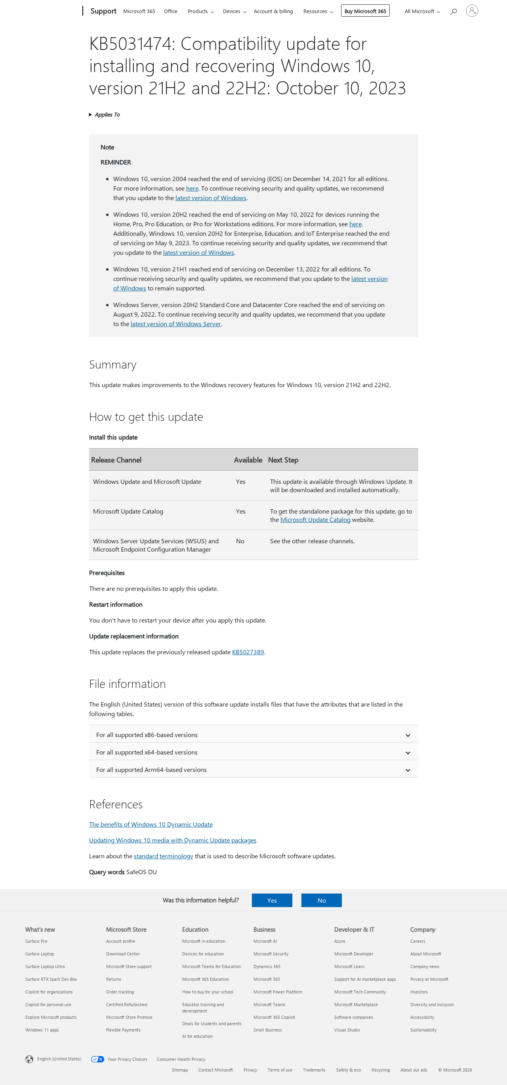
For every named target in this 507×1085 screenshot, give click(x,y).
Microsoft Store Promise (129, 1017)
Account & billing (273, 11)
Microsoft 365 (139, 11)
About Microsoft (425, 954)
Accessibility (422, 1017)
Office (170, 11)
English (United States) (59, 1059)
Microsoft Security (271, 954)
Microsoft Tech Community (360, 992)
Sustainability (423, 1030)
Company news (424, 966)
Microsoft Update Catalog (315, 519)
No (322, 900)
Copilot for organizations (49, 992)
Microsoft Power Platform (278, 992)
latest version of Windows (210, 197)
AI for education (197, 1036)
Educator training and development (203, 1007)
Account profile (120, 941)
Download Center (123, 954)
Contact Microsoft (215, 1070)
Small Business (268, 1030)
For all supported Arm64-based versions (151, 769)
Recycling (381, 1070)
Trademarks (314, 1070)
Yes (272, 900)
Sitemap (180, 1070)
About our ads (413, 1070)
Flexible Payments (123, 1030)
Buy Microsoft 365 (365, 11)
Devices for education (203, 954)
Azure (339, 941)
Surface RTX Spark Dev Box (51, 979)
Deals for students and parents (212, 1023)
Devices (231, 11)
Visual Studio (347, 1030)
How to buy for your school (207, 992)
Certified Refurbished (126, 1004)
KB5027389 (248, 652)
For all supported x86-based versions (147, 734)
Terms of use (280, 1070)
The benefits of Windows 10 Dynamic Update (151, 824)
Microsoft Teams (270, 1004)
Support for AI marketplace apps (365, 979)
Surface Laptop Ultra (45, 966)
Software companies (353, 1017)
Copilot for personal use (48, 1004)
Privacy (250, 1070)
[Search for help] (453, 10)
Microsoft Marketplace (356, 1004)
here (192, 188)
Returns (113, 979)
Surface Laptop (39, 954)
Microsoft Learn (349, 966)
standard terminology (163, 856)
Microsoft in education (203, 941)
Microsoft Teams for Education (211, 966)
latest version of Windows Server (176, 323)
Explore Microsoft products (51, 1017)
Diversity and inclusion (432, 1004)
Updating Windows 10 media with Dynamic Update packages (173, 840)
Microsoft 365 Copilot (274, 1017)
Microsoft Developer (354, 954)
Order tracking (120, 992)
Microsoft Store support (129, 966)
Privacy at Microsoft (429, 979)
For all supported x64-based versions (147, 752)
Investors (419, 992)
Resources (315, 11)
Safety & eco (348, 1070)
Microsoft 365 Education (205, 979)
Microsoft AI (265, 941)
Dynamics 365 (267, 966)
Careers (417, 941)
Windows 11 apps (42, 1030)
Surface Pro (36, 941)
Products (198, 11)
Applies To (107, 114)
